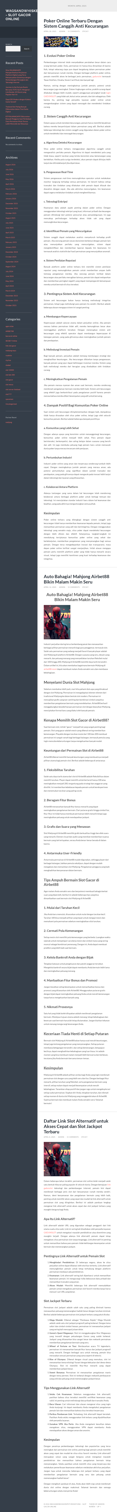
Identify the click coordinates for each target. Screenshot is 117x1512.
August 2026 (10, 165)
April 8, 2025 (49, 1137)
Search (9, 44)
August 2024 (10, 266)
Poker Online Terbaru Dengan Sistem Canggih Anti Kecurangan (76, 23)
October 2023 (11, 305)
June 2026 (10, 174)
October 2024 (11, 257)
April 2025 (10, 232)
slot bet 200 (10, 375)
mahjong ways (11, 350)
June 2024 (10, 276)
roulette (9, 355)
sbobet (8, 365)
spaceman (9, 399)
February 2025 (11, 242)
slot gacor (9, 380)
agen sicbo (9, 326)
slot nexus (9, 384)
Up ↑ (99, 1507)
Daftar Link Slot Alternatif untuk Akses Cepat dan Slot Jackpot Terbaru (76, 1126)
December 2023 (12, 296)
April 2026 (10, 184)
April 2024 (10, 286)
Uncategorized (11, 404)
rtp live (8, 360)
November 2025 (12, 208)
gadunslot (97, 76)
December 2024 (12, 252)
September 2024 (12, 262)
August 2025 (10, 218)
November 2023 (12, 300)
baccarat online (11, 336)
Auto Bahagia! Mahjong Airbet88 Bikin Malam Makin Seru (76, 579)
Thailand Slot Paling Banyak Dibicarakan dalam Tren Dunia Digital (17, 109)
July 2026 (9, 169)
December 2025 (12, 203)
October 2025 (11, 213)
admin (62, 31)
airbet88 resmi (50, 669)
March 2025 (10, 237)
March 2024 (10, 291)
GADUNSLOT (50, 1232)
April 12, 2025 (50, 587)
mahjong (9, 422)
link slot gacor (11, 346)
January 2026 (11, 199)
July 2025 (9, 223)
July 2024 (9, 271)
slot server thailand (13, 389)
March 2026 (10, 189)
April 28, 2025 (50, 31)
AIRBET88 (10, 331)
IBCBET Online (11, 341)
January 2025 (11, 247)
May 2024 (9, 281)
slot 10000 (10, 370)
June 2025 (10, 228)
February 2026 (11, 194)
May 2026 (9, 179)
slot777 (9, 394)
